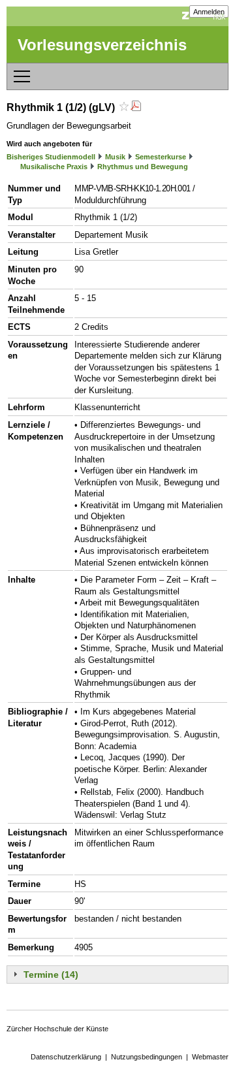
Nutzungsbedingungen (146, 1057)
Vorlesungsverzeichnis (102, 45)
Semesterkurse (160, 157)
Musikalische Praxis (53, 166)
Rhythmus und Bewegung (142, 166)
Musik (115, 157)
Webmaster (210, 1057)
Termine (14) (51, 974)
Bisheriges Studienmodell (51, 157)
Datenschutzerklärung (66, 1057)
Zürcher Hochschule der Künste (57, 1029)
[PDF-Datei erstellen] (136, 107)
